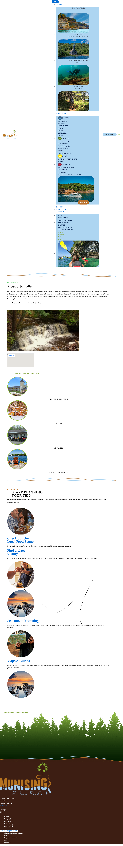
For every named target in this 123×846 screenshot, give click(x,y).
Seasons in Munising (23, 621)
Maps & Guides (18, 661)
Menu (55, 1)
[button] (110, 134)
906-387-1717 (4, 805)
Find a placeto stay (16, 552)
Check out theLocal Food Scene (20, 540)
